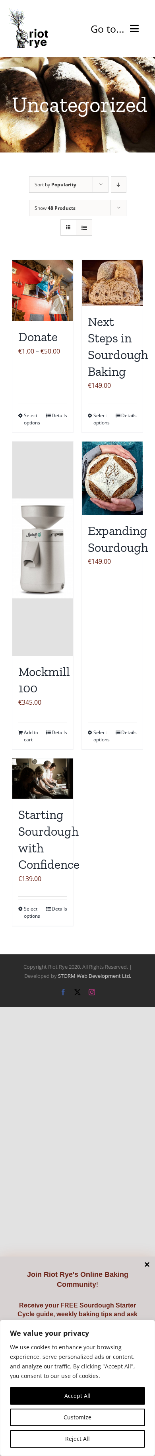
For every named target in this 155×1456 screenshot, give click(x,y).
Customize (77, 1417)
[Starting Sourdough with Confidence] (42, 778)
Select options (32, 419)
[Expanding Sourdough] (112, 478)
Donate (38, 336)
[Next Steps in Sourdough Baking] (112, 283)
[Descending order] (118, 184)
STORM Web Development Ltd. (94, 975)
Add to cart (31, 736)
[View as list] (84, 227)
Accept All (77, 1395)
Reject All (77, 1438)
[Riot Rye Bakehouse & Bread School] (28, 11)
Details (59, 415)
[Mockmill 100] (42, 549)
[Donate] (42, 290)
